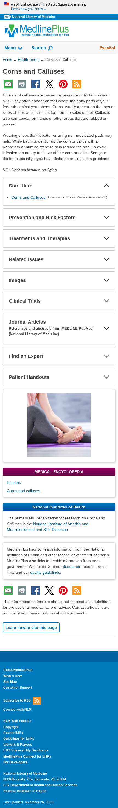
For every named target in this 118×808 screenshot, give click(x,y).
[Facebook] (35, 84)
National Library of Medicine (34, 17)
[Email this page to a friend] (8, 84)
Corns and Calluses (28, 197)
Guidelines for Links (18, 738)
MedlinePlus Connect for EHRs (27, 756)
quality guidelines (45, 572)
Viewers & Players (17, 745)
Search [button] (38, 47)
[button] (106, 186)
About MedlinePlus (17, 670)
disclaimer (71, 566)
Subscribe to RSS (17, 700)
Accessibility (13, 733)
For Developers (15, 762)
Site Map (10, 682)
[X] (49, 84)
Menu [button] (10, 47)
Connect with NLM (17, 710)
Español (107, 47)
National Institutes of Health (24, 791)
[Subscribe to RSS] (76, 84)
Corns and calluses (23, 490)
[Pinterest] (63, 84)
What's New (12, 676)
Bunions (14, 482)
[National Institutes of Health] (8, 17)
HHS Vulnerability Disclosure (26, 750)
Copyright (11, 727)
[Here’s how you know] (59, 7)
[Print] (21, 84)
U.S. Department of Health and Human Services (40, 785)
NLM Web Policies (17, 721)
